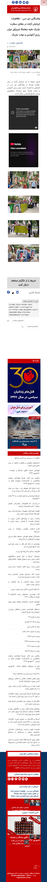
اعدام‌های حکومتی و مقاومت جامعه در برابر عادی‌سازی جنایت (24, 464)
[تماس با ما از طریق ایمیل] (23, 778)
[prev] (26, 801)
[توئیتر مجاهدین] (16, 2)
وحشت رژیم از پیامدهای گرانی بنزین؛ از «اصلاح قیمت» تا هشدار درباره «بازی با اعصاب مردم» (24, 521)
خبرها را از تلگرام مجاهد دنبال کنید (23, 283)
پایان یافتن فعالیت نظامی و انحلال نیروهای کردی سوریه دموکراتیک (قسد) (24, 680)
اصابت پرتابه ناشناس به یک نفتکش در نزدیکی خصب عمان (24, 583)
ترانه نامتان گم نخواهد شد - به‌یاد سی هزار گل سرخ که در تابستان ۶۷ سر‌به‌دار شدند (24, 489)
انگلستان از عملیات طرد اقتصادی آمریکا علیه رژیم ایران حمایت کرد (24, 702)
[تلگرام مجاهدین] (23, 2)
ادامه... (16, 768)
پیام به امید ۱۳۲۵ (33, 636)
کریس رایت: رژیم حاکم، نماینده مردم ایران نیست (24, 568)
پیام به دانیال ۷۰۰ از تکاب (31, 631)
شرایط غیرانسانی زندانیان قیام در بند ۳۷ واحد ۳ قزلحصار (24, 497)
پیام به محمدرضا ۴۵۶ (32, 641)
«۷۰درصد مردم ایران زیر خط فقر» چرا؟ (26, 673)
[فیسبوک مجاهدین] (13, 2)
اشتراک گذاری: (34, 292)
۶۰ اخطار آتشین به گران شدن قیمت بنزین (25, 589)
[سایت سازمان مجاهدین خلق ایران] (23, 9)
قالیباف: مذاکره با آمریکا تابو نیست (28, 551)
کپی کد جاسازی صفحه (30, 301)
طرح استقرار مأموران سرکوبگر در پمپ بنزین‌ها (24, 530)
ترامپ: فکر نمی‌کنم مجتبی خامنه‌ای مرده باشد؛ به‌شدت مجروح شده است (24, 575)
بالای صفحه (35, 866)
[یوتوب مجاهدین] (20, 2)
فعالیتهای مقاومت (16, 43)
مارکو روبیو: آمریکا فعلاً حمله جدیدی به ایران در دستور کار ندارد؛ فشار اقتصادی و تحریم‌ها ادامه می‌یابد (24, 742)
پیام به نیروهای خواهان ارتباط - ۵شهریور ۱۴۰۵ (24, 667)
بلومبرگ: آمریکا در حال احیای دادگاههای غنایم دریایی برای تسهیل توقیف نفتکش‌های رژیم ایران (24, 559)
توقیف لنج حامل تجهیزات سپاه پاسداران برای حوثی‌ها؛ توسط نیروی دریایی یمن (24, 512)
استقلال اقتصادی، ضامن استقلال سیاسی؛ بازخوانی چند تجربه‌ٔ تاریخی (24, 611)
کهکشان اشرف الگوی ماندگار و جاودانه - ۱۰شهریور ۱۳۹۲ (24, 472)
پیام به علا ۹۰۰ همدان (32, 622)
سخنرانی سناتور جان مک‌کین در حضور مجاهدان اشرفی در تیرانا (20, 810)
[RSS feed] (27, 2)
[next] (26, 842)
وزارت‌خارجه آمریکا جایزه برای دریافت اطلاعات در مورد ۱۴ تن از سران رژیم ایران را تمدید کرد (24, 695)
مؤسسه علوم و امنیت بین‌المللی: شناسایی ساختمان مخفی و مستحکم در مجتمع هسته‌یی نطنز (24, 732)
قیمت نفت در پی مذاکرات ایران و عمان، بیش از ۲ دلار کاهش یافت (24, 687)
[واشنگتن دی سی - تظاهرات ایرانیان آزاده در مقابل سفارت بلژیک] (23, 59)
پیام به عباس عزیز (33, 626)
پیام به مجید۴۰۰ (34, 617)
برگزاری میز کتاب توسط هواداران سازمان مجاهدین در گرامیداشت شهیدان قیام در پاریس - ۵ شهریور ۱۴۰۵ (24, 481)
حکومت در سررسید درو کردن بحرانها (27, 458)
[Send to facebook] (8, 292)
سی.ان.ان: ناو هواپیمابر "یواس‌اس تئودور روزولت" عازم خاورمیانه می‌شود (24, 505)
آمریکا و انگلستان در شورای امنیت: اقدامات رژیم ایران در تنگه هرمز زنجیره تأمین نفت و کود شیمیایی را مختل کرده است (24, 722)
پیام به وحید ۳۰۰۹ (33, 646)
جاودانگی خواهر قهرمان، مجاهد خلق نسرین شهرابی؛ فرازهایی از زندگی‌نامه (24, 538)
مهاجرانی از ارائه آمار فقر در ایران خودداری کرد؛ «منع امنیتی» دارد (24, 545)
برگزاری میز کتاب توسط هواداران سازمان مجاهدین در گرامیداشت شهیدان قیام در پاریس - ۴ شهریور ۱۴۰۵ (24, 659)
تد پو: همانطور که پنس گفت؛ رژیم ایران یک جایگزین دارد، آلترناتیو (20, 843)
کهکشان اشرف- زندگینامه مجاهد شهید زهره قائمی (24, 603)
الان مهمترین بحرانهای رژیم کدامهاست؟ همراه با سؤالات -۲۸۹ (24, 595)
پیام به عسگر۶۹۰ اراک (32, 651)
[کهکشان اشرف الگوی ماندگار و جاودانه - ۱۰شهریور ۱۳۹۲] (24, 825)
